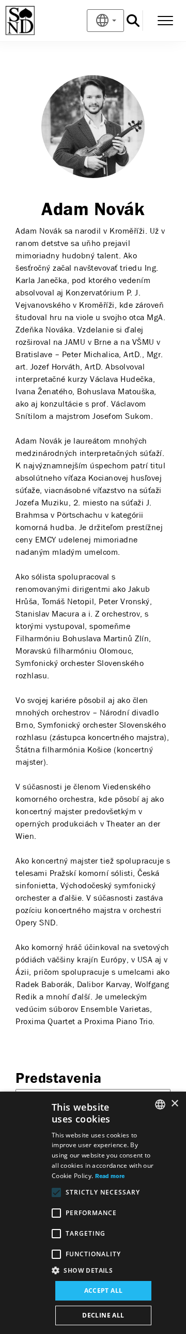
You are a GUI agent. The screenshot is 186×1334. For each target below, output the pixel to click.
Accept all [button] (103, 1290)
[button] (103, 1271)
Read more (110, 1176)
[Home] (37, 20)
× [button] (174, 1104)
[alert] (93, 1213)
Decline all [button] (103, 1315)
